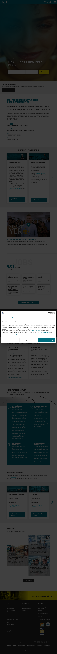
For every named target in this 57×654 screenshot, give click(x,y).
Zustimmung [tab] (10, 317)
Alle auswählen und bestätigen (46, 340)
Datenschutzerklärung (11, 334)
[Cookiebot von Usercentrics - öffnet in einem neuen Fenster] (49, 313)
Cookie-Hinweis (36, 330)
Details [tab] (28, 317)
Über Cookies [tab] (47, 317)
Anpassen (27, 340)
